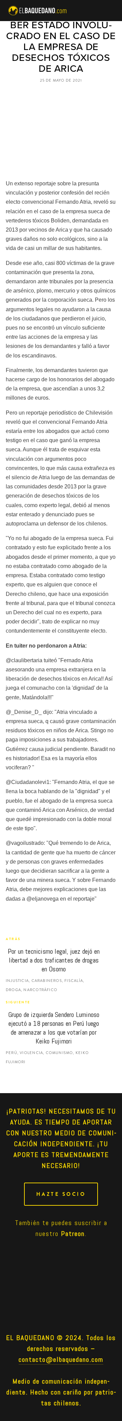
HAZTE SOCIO (61, 1194)
